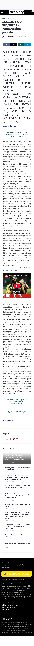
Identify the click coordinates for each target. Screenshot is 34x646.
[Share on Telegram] (27, 44)
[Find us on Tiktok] (14, 439)
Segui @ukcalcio (9, 126)
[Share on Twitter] (13, 44)
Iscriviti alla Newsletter (8, 603)
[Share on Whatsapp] (21, 44)
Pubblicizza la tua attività (8, 607)
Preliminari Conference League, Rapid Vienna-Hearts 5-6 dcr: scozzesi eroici (17, 496)
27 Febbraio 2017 (21, 36)
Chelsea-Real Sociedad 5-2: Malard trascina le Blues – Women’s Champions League (15, 458)
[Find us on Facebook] (3, 439)
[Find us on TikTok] (9, 619)
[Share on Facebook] (6, 44)
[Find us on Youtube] (17, 439)
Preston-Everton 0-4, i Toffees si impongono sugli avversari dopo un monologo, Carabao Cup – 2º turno (17, 515)
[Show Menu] (2, 12)
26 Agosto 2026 (10, 508)
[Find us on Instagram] (10, 439)
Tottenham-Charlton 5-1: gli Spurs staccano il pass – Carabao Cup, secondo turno (17, 526)
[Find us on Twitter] (7, 439)
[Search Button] (32, 12)
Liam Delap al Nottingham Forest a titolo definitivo (17, 544)
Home (3, 18)
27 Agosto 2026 (10, 462)
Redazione (10, 36)
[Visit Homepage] (16, 12)
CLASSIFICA (8, 420)
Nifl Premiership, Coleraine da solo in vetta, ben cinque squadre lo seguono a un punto (17, 477)
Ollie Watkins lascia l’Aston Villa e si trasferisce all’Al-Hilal (17, 486)
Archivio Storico (10, 18)
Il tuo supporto (5, 609)
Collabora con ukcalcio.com (9, 605)
